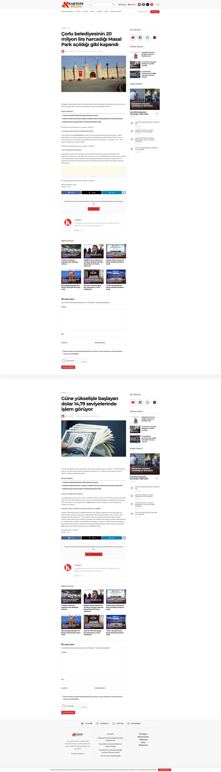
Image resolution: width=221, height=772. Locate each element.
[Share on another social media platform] (124, 192)
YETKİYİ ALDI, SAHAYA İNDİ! (110, 756)
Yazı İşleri (70, 51)
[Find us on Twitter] (147, 4)
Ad (62, 334)
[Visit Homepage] (73, 4)
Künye (143, 742)
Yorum (64, 307)
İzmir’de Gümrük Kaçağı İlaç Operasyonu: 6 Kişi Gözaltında (92, 287)
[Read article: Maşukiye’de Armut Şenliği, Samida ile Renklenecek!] (135, 55)
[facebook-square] (140, 38)
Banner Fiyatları (143, 737)
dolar (68, 532)
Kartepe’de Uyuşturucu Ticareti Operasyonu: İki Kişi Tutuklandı (144, 131)
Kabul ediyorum (164, 770)
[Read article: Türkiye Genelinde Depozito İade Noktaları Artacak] (71, 251)
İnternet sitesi (100, 343)
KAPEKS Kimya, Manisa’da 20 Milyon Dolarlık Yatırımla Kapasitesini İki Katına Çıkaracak (93, 118)
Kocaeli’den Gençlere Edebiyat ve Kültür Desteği (149, 63)
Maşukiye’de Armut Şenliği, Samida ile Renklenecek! (148, 54)
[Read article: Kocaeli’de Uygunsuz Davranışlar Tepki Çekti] (145, 99)
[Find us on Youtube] (139, 4)
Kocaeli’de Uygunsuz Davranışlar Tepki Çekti (139, 113)
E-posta (64, 343)
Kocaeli (78, 11)
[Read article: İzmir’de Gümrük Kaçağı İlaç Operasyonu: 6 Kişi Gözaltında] (94, 277)
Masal (68, 186)
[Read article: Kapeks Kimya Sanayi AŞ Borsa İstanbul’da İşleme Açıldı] (116, 251)
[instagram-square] (155, 38)
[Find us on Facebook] (143, 4)
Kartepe (85, 11)
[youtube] (133, 38)
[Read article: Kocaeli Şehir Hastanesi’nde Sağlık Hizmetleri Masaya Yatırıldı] (135, 74)
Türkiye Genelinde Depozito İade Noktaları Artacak (80, 115)
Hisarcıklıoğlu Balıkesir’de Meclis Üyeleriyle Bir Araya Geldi (70, 287)
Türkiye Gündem (115, 11)
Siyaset (92, 11)
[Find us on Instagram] (151, 4)
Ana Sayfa (63, 28)
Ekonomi (69, 28)
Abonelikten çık (95, 554)
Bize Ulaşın (143, 734)
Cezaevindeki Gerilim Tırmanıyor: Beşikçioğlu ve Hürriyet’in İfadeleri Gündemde (145, 139)
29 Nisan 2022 (80, 51)
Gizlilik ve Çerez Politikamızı (139, 770)
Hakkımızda (143, 740)
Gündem (99, 11)
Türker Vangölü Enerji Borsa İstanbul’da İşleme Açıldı (115, 287)
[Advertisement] (110, 20)
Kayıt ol (132, 4)
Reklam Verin (143, 745)
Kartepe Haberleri (67, 11)
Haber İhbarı (142, 11)
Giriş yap (123, 4)
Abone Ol (94, 209)
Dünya (106, 11)
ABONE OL (155, 11)
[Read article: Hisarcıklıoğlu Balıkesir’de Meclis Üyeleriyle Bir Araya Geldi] (71, 277)
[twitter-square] (147, 38)
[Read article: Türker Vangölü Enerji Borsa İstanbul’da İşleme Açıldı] (116, 277)
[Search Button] (114, 4)
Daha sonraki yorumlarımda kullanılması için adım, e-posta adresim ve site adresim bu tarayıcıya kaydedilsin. (92, 352)
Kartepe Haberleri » (77, 753)
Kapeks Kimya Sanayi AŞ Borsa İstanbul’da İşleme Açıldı (82, 122)
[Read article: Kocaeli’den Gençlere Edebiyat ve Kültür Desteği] (135, 64)
